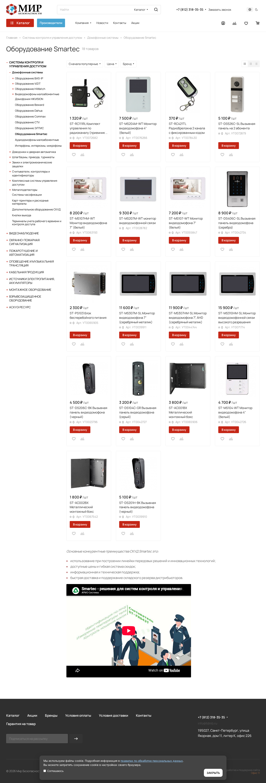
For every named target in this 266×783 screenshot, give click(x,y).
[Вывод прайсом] (256, 64)
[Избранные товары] (246, 23)
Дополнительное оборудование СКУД (36, 209)
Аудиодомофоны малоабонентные (37, 140)
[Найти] (156, 9)
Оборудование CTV (27, 122)
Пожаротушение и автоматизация (23, 253)
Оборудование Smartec (31, 134)
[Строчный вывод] (251, 64)
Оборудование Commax (30, 116)
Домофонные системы (27, 72)
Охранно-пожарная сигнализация (24, 242)
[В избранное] (74, 155)
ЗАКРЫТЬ (213, 772)
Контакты (143, 715)
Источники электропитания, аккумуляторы (32, 281)
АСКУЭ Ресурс (20, 307)
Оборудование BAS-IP (29, 78)
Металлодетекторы (24, 190)
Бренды (51, 715)
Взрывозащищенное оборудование (25, 298)
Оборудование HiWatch (30, 89)
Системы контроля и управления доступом (27, 64)
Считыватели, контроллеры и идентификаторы (31, 173)
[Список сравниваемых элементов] (235, 23)
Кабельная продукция (26, 272)
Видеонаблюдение (24, 233)
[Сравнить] (82, 155)
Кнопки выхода (21, 215)
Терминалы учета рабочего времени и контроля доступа (36, 222)
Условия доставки (113, 715)
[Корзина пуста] (258, 23)
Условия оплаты (78, 715)
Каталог (12, 715)
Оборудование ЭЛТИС (29, 128)
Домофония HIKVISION (29, 99)
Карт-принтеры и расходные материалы (30, 202)
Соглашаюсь (55, 770)
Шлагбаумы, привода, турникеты (33, 157)
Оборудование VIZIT (28, 83)
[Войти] (223, 23)
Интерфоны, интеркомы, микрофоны (38, 145)
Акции (32, 715)
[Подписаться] (76, 738)
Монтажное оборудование (30, 290)
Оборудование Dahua (28, 110)
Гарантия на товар (21, 724)
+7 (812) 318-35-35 (189, 9)
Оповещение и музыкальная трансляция (31, 263)
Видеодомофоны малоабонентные (37, 94)
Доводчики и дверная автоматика (34, 152)
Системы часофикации (27, 194)
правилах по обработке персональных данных (152, 760)
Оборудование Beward (29, 105)
